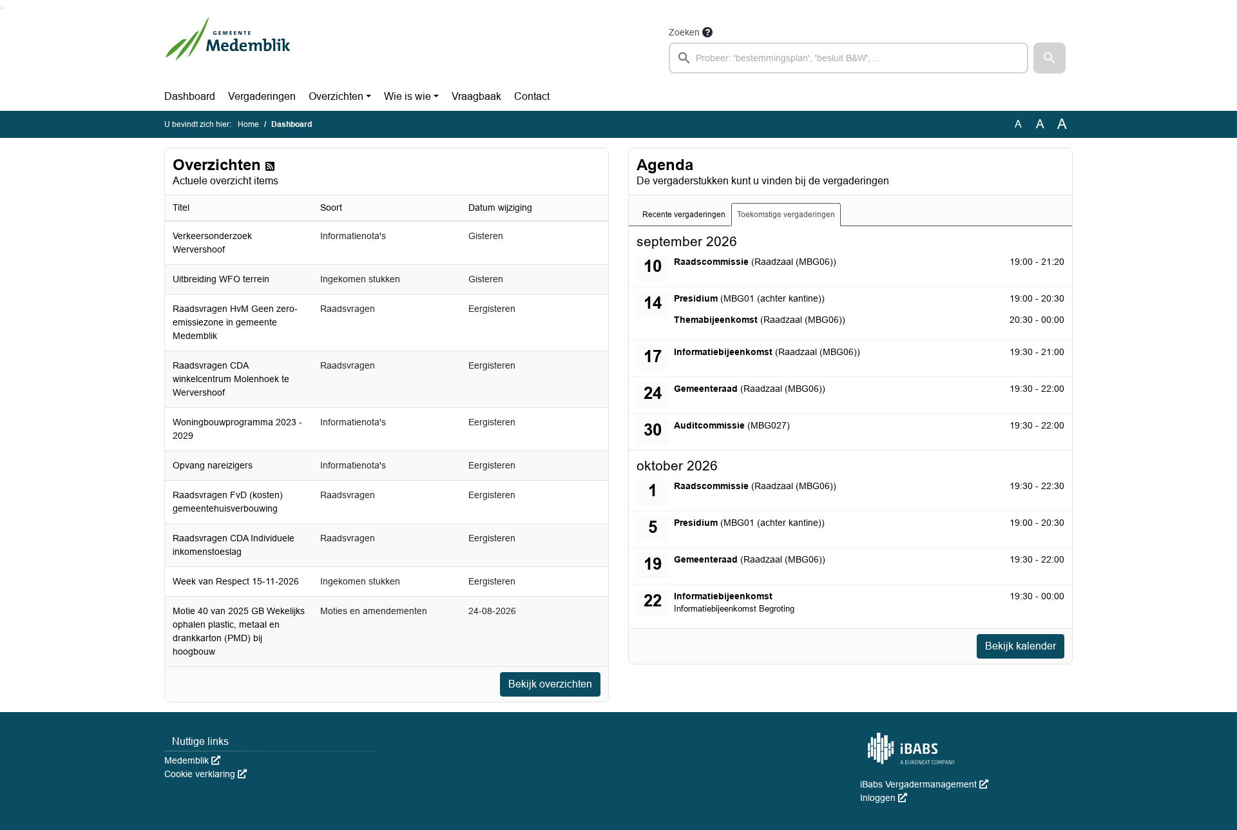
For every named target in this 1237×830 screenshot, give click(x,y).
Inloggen (883, 798)
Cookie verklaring (205, 774)
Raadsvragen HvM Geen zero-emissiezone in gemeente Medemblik (235, 322)
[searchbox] (848, 58)
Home (248, 124)
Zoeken (684, 32)
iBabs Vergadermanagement (924, 784)
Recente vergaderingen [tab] (683, 214)
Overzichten (336, 96)
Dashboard (189, 96)
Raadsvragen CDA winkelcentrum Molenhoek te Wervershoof (231, 379)
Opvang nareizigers (213, 465)
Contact (532, 96)
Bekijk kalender (1020, 646)
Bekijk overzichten (550, 684)
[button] (1049, 58)
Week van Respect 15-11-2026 (236, 581)
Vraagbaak (476, 96)
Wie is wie (407, 96)
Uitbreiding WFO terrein (221, 279)
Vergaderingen (262, 96)
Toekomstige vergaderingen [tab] (786, 214)
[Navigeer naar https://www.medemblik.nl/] (227, 48)
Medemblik (192, 760)
